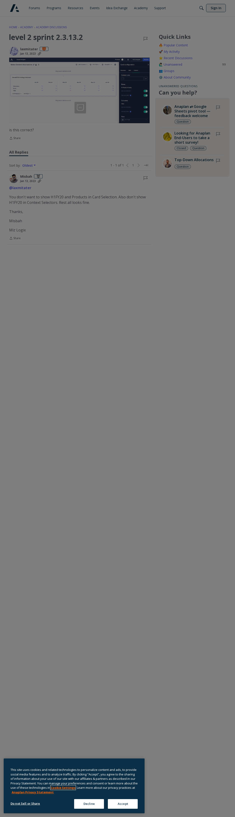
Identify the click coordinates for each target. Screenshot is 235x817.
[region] (74, 785)
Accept (123, 804)
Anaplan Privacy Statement (33, 792)
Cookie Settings (63, 788)
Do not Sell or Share (25, 803)
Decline (89, 804)
